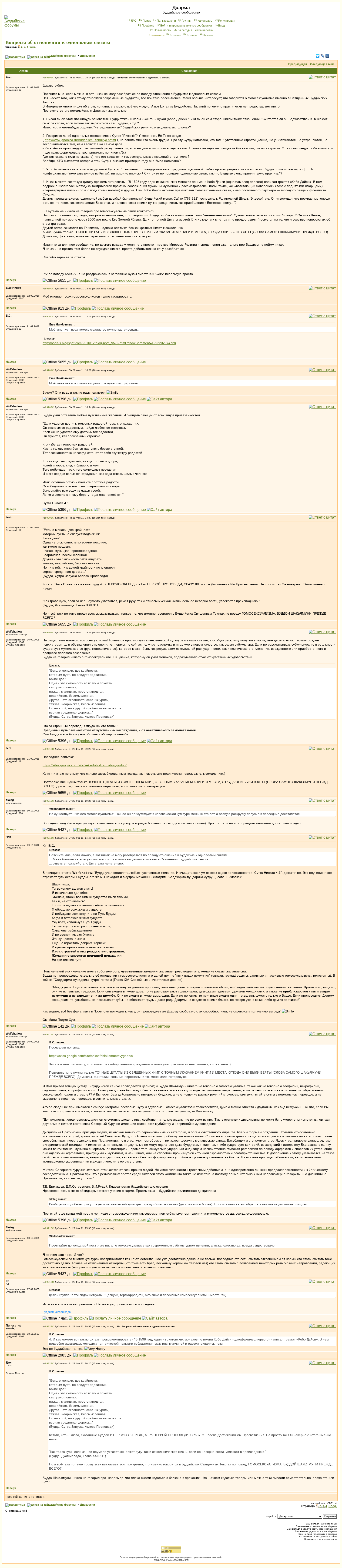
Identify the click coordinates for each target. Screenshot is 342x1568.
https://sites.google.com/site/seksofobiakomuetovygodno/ (85, 765)
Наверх (11, 280)
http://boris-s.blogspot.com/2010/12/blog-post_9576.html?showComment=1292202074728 (109, 343)
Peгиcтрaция (226, 20)
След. (33, 47)
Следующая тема (322, 64)
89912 (48, 749)
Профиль (148, 25)
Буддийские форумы (61, 55)
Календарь (205, 20)
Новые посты (162, 30)
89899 (48, 288)
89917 (48, 1034)
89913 (48, 801)
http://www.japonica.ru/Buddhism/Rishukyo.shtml (80, 140)
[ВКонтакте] (327, 56)
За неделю (205, 30)
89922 (48, 1326)
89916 (48, 838)
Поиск (147, 20)
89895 (48, 77)
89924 (48, 1363)
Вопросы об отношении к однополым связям (57, 42)
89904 (48, 632)
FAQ (133, 20)
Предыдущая (297, 64)
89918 (48, 1228)
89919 (48, 1282)
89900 (48, 316)
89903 (48, 517)
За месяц (208, 35)
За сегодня (185, 30)
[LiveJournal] (322, 56)
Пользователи (166, 20)
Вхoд (221, 25)
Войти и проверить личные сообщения (186, 25)
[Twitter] (317, 56)
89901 (48, 370)
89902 (48, 407)
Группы (186, 20)
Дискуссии (87, 55)
